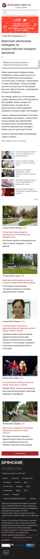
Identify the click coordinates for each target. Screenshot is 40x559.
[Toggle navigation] (5, 13)
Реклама (16, 494)
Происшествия (27, 478)
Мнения (17, 482)
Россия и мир (8, 486)
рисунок (14, 141)
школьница (22, 141)
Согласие (33, 499)
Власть (5, 478)
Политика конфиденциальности (14, 499)
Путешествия (7, 490)
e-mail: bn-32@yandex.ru (19, 540)
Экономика (7, 482)
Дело (25, 482)
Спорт (28, 486)
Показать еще (20, 453)
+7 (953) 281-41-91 (31, 535)
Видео (18, 490)
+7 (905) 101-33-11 (7, 537)
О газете (6, 494)
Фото (26, 490)
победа (8, 141)
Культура (19, 486)
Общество (15, 478)
